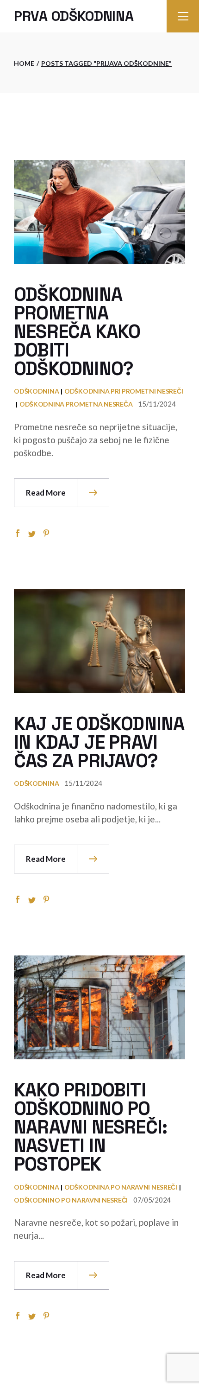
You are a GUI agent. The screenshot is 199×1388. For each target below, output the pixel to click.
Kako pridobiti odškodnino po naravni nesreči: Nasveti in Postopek (90, 1127)
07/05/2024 (152, 1200)
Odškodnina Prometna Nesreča (75, 404)
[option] (175, 1380)
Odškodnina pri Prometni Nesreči (123, 391)
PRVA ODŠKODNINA (74, 16)
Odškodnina (36, 391)
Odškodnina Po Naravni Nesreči (120, 1187)
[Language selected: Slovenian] (175, 1379)
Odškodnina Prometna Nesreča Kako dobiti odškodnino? (77, 332)
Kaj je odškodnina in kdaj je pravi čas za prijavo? (99, 742)
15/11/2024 (156, 404)
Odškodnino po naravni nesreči (71, 1200)
